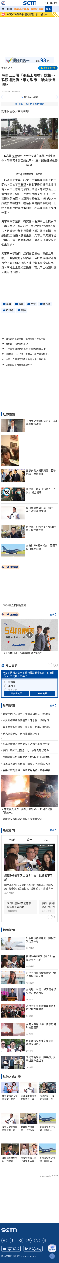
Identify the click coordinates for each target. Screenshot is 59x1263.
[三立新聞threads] (45, 1240)
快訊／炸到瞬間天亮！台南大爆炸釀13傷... (26, 359)
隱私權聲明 (6, 1256)
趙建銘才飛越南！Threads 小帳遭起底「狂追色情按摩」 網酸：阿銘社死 (28, 1128)
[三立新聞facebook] (12, 1240)
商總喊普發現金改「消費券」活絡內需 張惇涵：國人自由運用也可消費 (9, 1159)
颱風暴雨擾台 (21, 9)
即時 (9, 9)
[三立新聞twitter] (37, 1240)
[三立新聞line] (28, 1240)
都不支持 (12, 689)
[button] (46, 3)
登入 (56, 3)
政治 (48, 9)
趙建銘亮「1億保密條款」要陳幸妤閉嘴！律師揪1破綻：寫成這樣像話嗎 (47, 1097)
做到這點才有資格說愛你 (18, 364)
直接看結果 (16, 693)
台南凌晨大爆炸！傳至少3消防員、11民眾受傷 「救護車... (28, 811)
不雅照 (22, 184)
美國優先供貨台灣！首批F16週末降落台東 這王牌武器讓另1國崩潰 (47, 1128)
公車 (29, 839)
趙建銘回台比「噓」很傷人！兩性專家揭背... (27, 353)
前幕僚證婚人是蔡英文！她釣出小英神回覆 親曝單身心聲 (9, 1097)
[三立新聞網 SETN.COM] (3, 9)
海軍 (14, 156)
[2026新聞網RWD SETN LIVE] (3, 3)
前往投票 (42, 693)
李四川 (11, 686)
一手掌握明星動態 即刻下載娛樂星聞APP (26, 348)
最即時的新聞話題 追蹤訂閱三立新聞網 (25, 339)
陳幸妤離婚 (37, 9)
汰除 (34, 194)
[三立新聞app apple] (11, 1248)
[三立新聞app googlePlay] (33, 1248)
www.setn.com (28, 1256)
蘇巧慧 (11, 682)
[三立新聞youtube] (4, 1240)
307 (46, 839)
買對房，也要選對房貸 (17, 343)
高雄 (20, 111)
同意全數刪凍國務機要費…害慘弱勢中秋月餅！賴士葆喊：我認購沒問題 (9, 1128)
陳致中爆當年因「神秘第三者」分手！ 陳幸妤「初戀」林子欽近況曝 (28, 1159)
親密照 (47, 203)
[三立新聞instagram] (20, 1240)
